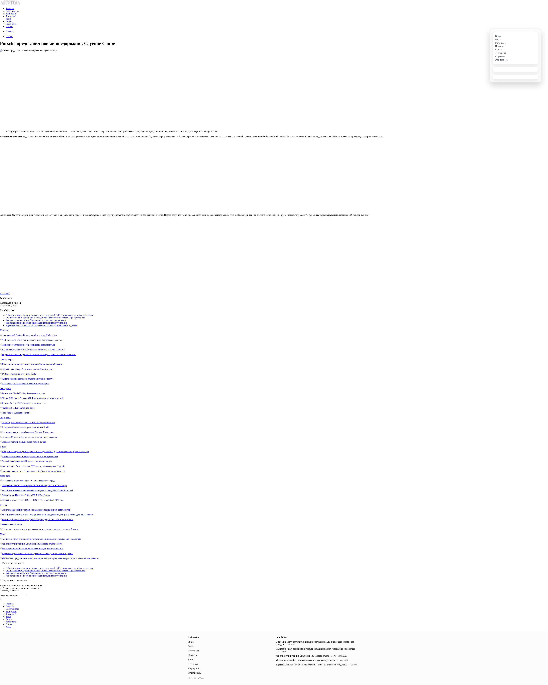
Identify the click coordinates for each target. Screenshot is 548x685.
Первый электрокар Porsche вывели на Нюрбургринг (28, 369)
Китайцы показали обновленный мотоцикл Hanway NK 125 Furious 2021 (37, 490)
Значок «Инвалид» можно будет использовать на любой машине (33, 349)
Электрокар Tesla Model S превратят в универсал (25, 383)
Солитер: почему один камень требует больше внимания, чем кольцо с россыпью (45, 317)
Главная (9, 31)
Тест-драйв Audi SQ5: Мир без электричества (24, 403)
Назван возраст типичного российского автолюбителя (28, 345)
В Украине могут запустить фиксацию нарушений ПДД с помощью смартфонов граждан (49, 315)
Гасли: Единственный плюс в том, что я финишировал (28, 422)
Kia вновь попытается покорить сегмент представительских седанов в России (40, 529)
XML (8, 627)
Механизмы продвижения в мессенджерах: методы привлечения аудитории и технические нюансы (50, 558)
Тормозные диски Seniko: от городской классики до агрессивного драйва (41, 325)
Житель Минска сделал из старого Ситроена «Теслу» (28, 379)
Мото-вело (11, 24)
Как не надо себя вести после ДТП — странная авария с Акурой (33, 466)
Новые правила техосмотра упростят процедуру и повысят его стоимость (37, 519)
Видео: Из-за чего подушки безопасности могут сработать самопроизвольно (39, 354)
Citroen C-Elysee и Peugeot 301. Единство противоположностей (32, 398)
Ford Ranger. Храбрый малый (16, 413)
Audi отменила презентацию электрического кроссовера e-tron (32, 340)
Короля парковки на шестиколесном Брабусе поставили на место (33, 471)
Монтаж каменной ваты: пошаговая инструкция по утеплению (36, 323)
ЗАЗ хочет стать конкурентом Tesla (19, 374)
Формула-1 (11, 16)
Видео (9, 21)
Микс (8, 19)
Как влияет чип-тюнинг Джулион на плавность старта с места (36, 320)
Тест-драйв (11, 13)
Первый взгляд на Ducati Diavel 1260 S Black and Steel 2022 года (33, 500)
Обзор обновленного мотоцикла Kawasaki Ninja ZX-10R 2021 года (34, 485)
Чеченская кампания (12, 524)
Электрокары (12, 11)
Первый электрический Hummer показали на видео (27, 461)
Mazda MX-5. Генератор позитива (18, 408)
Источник (5, 293)
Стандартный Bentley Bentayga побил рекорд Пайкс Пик (29, 335)
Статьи (9, 26)
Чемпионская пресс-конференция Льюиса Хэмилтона (28, 432)
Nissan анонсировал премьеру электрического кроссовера (30, 456)
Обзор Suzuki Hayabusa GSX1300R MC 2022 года (26, 495)
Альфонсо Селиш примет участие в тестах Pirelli (25, 427)
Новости (10, 8)
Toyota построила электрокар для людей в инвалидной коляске (32, 364)
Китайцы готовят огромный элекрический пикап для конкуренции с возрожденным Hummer (47, 514)
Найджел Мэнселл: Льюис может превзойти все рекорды (29, 437)
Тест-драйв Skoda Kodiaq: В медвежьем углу (23, 393)
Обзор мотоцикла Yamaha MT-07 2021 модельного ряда (29, 480)
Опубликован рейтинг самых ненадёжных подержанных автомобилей (36, 510)
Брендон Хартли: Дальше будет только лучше (24, 442)
